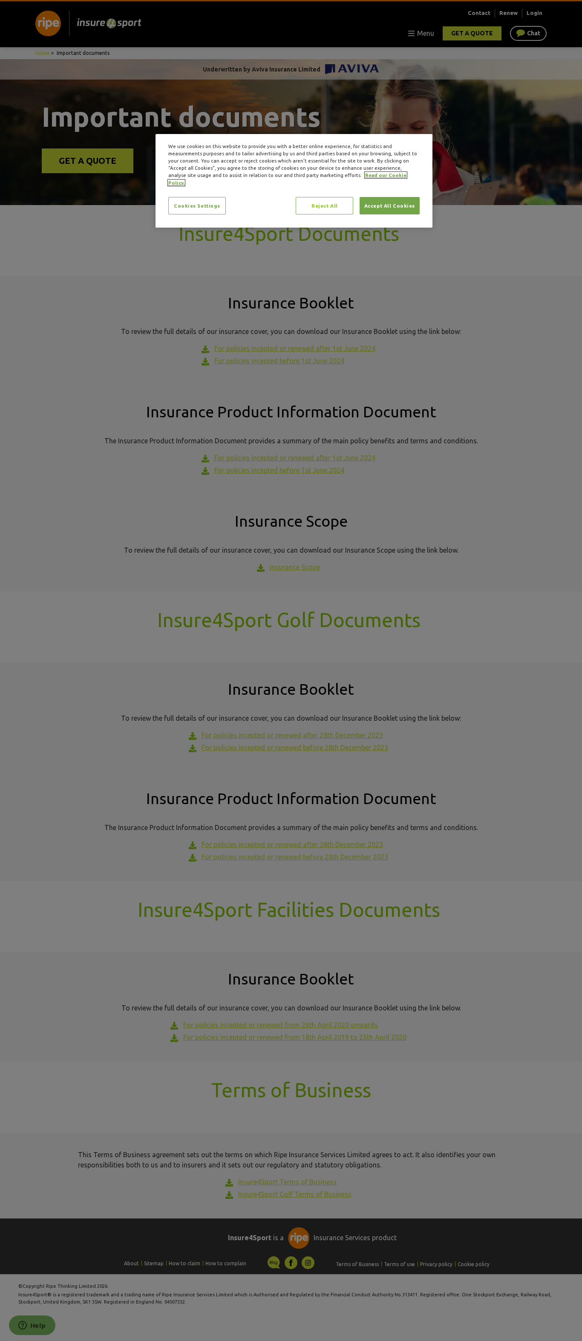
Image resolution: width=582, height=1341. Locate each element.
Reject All (324, 205)
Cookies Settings (197, 205)
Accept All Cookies (389, 205)
